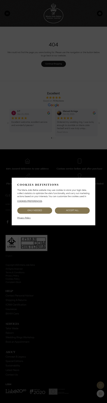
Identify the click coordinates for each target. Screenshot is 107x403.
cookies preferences (29, 201)
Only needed (34, 211)
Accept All (72, 211)
